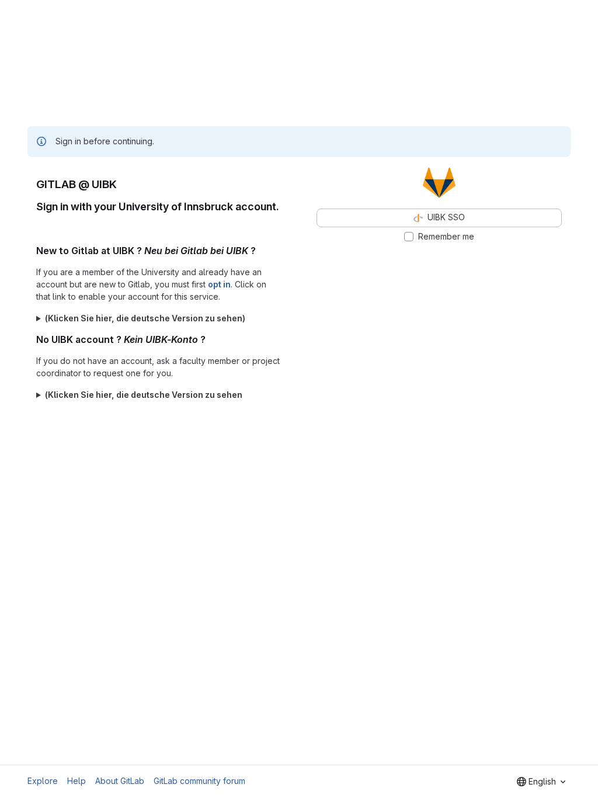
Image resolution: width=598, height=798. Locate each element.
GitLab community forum (199, 781)
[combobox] (541, 782)
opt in (219, 284)
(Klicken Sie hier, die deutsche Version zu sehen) (145, 318)
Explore (42, 781)
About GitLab (119, 781)
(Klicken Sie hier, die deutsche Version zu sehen (143, 395)
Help (76, 781)
